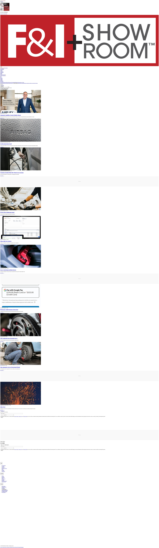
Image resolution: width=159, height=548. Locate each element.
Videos (12, 82)
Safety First (2, 406)
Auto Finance (2, 68)
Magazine (5, 82)
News (6, 0)
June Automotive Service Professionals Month (10, 367)
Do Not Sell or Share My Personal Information (17, 547)
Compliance (1, 71)
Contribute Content (31, 83)
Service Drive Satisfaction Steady (7, 212)
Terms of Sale (9, 547)
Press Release (36, 83)
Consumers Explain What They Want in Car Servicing (11, 172)
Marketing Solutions (26, 83)
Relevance (6, 89)
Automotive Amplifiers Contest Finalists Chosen (10, 115)
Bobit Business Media (21, 83)
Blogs (7, 82)
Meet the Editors (6, 83)
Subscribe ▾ (2, 2)
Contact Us (11, 83)
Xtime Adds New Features (5, 241)
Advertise (9, 83)
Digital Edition (5, 13)
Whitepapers (9, 82)
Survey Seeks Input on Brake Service (8, 269)
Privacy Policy (2, 547)
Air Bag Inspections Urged (6, 143)
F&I (0, 76)
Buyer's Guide (22, 82)
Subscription (2, 83)
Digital (1, 73)
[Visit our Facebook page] (0, 443)
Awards (1, 70)
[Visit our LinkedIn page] (3, 443)
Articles (8, 0)
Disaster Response (2, 74)
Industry (1, 78)
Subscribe (1, 13)
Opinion (1, 79)
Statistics (14, 82)
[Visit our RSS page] (2, 443)
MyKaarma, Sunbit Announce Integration (9, 309)
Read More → (2, 118)
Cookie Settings (16, 83)
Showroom (1, 81)
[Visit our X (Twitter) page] (1, 443)
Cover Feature (3, 0)
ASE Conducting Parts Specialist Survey (8, 338)
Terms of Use (6, 547)
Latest (3, 89)
